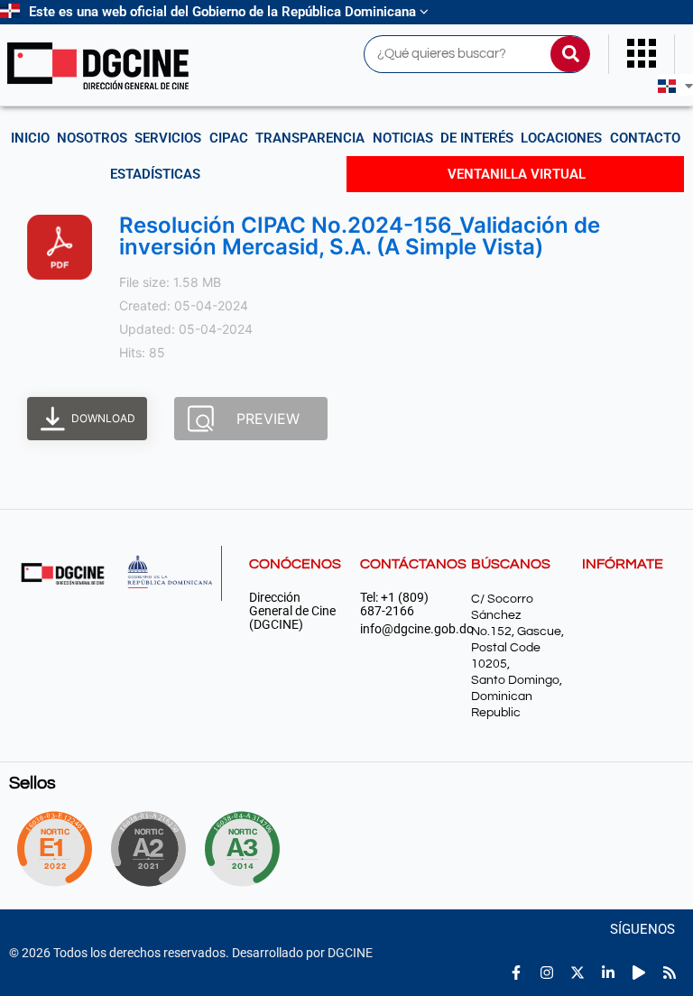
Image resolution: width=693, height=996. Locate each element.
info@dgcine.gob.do (406, 629)
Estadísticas (155, 174)
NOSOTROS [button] (92, 138)
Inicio (30, 138)
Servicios (167, 138)
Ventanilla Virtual (517, 174)
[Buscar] (570, 54)
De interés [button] (476, 138)
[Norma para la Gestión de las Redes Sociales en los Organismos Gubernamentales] (54, 849)
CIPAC (228, 138)
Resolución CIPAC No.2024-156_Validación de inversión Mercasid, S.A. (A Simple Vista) (359, 236)
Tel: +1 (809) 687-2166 (394, 604)
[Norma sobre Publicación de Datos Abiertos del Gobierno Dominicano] (249, 849)
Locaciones (561, 138)
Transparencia (310, 138)
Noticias (403, 138)
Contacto (645, 138)
